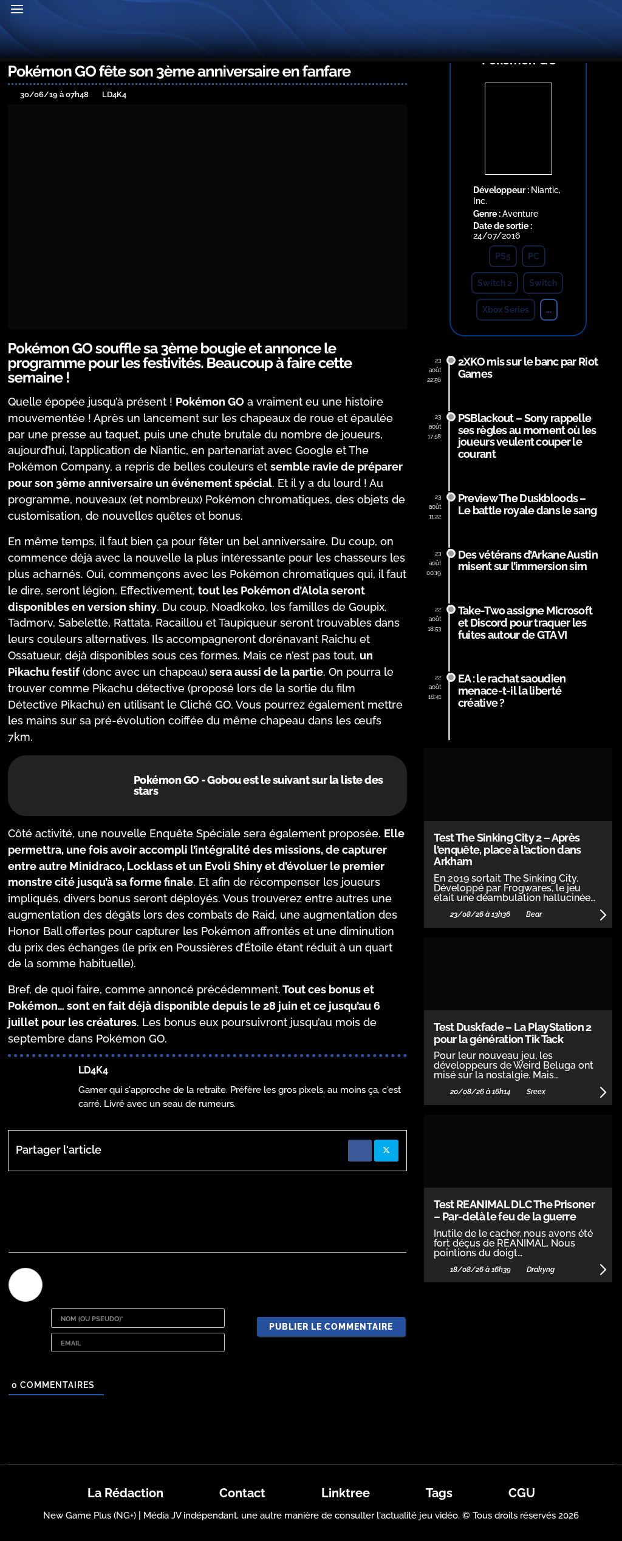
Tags (439, 1493)
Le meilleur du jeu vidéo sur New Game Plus (311, 41)
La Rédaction (125, 1493)
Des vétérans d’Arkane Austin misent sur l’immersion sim (528, 560)
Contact (242, 1493)
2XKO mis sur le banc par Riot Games (528, 367)
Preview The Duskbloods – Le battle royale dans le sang (527, 504)
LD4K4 (93, 1070)
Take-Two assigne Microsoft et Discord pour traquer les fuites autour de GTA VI (525, 622)
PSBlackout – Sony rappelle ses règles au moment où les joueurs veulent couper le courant (527, 436)
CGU (521, 1493)
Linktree (345, 1493)
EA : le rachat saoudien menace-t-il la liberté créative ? (512, 690)
